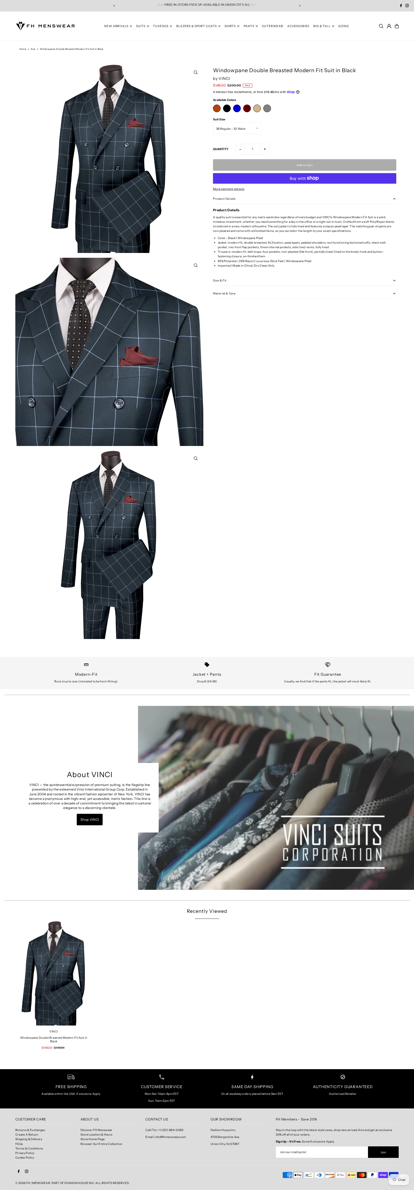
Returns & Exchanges (30, 1130)
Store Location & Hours (96, 1134)
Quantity (221, 149)
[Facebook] (401, 6)
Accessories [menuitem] (298, 26)
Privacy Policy (24, 1153)
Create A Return (26, 1134)
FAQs (19, 1144)
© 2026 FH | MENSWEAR (32, 1183)
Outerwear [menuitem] (272, 26)
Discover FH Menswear (96, 1130)
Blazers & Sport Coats (196, 26)
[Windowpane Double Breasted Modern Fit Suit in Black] (53, 973)
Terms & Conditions (29, 1148)
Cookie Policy (24, 1157)
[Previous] (114, 5)
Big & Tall (322, 26)
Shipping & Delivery (28, 1139)
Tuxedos (160, 26)
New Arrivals (116, 26)
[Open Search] (381, 26)
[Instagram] (407, 6)
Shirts (230, 26)
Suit (33, 49)
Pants (249, 26)
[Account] (389, 26)
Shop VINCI (89, 819)
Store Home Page (92, 1139)
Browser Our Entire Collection (101, 1144)
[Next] (299, 5)
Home (22, 49)
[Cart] (397, 26)
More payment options (228, 188)
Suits (140, 26)
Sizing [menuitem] (343, 26)
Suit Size (219, 119)
